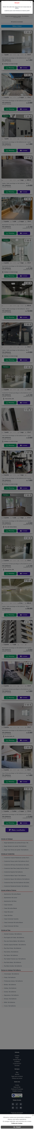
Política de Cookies (16, 1123)
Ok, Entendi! (17, 1127)
